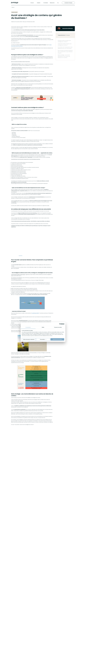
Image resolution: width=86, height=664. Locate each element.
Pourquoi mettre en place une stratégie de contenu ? (64, 41)
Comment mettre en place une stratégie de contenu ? (64, 44)
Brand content (14, 12)
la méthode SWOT (35, 313)
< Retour (12, 7)
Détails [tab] (43, 327)
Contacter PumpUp (68, 2)
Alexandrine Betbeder (67, 28)
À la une (32, 2)
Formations (45, 2)
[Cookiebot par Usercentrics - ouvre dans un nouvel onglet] (60, 324)
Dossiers (38, 2)
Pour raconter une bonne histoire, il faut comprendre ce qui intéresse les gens (65, 52)
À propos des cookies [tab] (58, 327)
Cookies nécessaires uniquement (28, 339)
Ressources (52, 2)
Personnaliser (42, 339)
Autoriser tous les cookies (57, 339)
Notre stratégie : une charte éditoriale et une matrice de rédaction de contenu (64, 56)
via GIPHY (20, 255)
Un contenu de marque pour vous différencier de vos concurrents (65, 48)
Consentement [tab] (28, 327)
